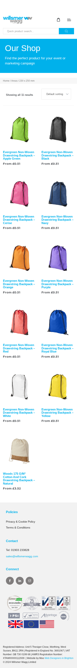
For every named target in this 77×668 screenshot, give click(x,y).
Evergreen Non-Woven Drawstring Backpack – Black (57, 155)
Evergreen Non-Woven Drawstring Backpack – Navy (57, 220)
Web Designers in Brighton (59, 658)
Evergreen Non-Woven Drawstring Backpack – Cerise (19, 220)
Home (6, 80)
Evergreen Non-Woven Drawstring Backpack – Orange (19, 284)
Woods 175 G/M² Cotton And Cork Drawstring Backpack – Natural (19, 478)
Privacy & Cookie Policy (20, 521)
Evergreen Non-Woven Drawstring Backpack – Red (19, 348)
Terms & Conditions (18, 527)
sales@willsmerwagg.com (22, 556)
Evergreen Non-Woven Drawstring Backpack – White (19, 413)
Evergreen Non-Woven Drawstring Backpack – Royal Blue (57, 348)
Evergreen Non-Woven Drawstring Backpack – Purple (57, 284)
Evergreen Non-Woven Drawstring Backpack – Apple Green (19, 155)
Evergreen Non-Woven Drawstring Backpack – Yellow (57, 413)
